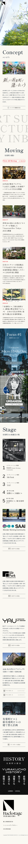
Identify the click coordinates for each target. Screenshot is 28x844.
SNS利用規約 (7, 829)
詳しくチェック (14, 363)
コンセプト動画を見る (15, 107)
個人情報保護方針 (8, 821)
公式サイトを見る (15, 548)
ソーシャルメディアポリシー (10, 825)
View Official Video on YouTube (15, 36)
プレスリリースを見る (15, 744)
